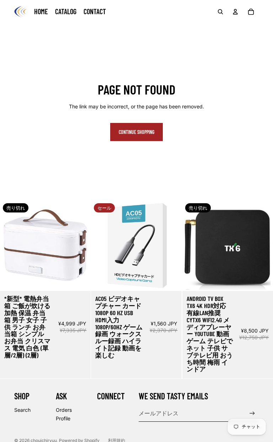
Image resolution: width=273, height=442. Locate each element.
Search (22, 410)
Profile (63, 418)
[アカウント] (235, 12)
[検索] (220, 12)
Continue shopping (136, 132)
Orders (64, 410)
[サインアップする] (252, 413)
